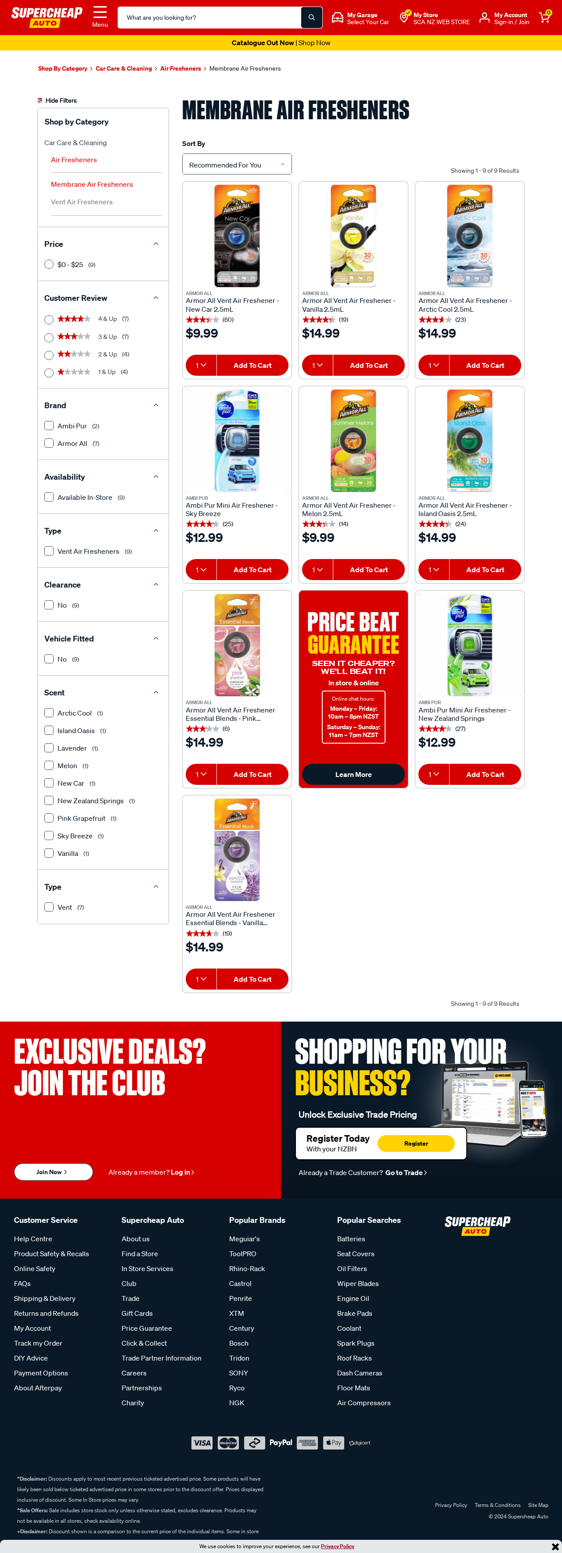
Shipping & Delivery (45, 1298)
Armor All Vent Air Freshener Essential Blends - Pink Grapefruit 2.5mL (230, 714)
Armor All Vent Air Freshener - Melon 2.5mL (349, 509)
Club (129, 1283)
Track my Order (38, 1343)
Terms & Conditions (498, 1505)
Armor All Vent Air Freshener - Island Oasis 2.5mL (465, 509)
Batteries (351, 1238)
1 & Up (93, 372)
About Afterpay (38, 1387)
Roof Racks (354, 1358)
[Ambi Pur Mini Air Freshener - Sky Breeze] (237, 440)
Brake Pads (354, 1313)
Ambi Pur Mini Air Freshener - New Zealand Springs (464, 714)
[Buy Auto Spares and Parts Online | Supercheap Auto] (47, 16)
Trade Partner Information (162, 1358)
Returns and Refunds (46, 1313)
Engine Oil (353, 1298)
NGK (236, 1402)
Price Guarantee (147, 1328)
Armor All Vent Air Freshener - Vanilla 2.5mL (349, 304)
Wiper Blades (358, 1283)
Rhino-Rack (247, 1268)
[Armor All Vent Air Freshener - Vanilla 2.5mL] (353, 236)
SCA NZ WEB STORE (442, 22)
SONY (238, 1372)
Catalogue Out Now (281, 42)
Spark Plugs (356, 1343)
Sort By (193, 143)
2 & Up (93, 354)
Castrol (240, 1283)
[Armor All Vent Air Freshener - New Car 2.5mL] (237, 236)
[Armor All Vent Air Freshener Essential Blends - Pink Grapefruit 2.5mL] (237, 645)
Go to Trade (403, 1172)
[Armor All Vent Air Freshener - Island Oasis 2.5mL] (469, 440)
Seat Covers (356, 1253)
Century (241, 1328)
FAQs (22, 1283)
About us (136, 1238)
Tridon (239, 1358)
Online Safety (34, 1268)
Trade (131, 1298)
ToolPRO (242, 1253)
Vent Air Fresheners (82, 201)
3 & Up (93, 337)
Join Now (49, 1172)
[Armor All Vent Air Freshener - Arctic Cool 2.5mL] (469, 236)
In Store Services (147, 1268)
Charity (133, 1402)
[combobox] (237, 164)
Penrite (240, 1298)
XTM (236, 1313)
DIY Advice (31, 1358)
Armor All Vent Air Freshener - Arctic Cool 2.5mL (465, 304)
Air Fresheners (74, 159)
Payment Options (41, 1372)
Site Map (538, 1505)
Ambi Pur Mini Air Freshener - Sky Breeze (232, 509)
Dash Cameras (359, 1372)
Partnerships (142, 1387)
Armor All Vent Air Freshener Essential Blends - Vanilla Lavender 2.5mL (230, 918)
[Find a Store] (404, 17)
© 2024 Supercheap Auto (517, 1516)
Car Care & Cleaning (75, 142)
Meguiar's (244, 1238)
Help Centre (33, 1238)
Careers (134, 1372)
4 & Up (93, 319)
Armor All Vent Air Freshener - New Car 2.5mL (232, 304)
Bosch (239, 1343)
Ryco (237, 1387)
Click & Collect (144, 1343)
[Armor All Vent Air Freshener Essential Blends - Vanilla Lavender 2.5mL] (237, 849)
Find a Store (140, 1253)
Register (416, 1143)
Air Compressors (364, 1402)
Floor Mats (353, 1387)
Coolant (349, 1328)
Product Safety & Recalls (51, 1253)
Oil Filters (352, 1268)
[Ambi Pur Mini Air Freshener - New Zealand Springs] (469, 645)
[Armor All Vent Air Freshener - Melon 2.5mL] (353, 440)
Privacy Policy (337, 1546)
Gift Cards (137, 1313)
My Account (32, 1328)
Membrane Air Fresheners (92, 184)
